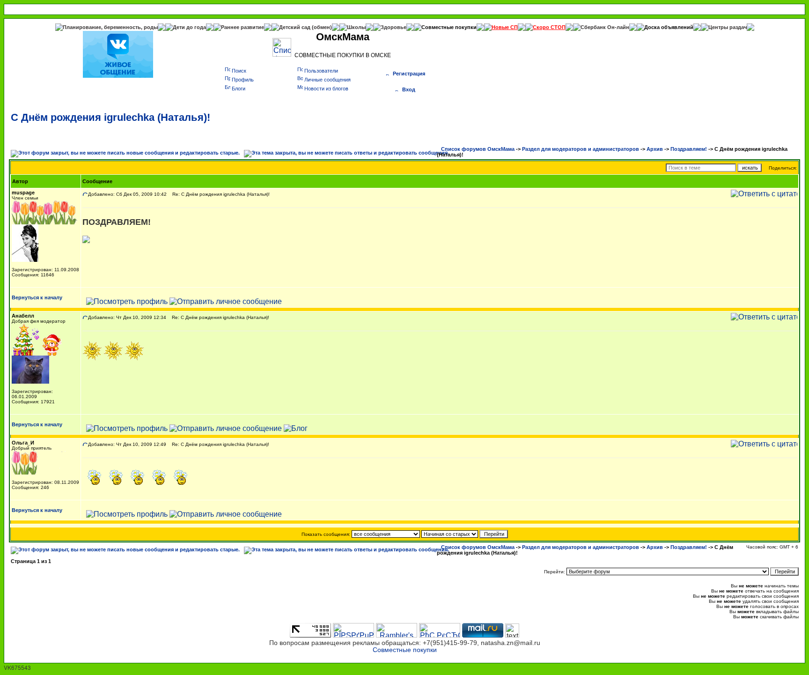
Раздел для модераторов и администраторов (580, 149)
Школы (356, 27)
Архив (655, 149)
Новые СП (505, 27)
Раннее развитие (242, 27)
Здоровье (393, 27)
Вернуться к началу (37, 297)
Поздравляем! (688, 149)
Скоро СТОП (549, 27)
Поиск (239, 71)
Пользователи (321, 71)
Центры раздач (727, 27)
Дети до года (189, 27)
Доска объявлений (668, 27)
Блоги (238, 88)
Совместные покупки (449, 27)
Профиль (243, 79)
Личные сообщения (327, 79)
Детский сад (295, 27)
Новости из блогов (326, 88)
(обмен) (322, 27)
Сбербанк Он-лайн (605, 27)
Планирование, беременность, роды (110, 27)
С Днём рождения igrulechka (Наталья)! (110, 117)
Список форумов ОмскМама (478, 149)
